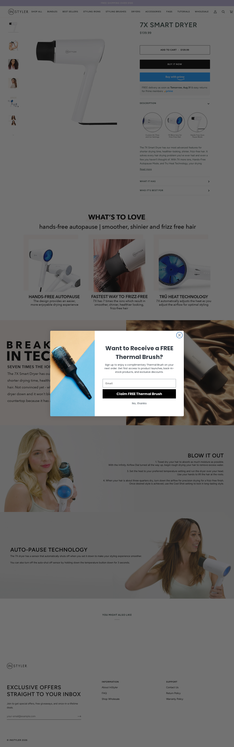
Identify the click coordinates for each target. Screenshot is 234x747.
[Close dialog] (179, 335)
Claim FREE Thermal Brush (139, 393)
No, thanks (139, 403)
